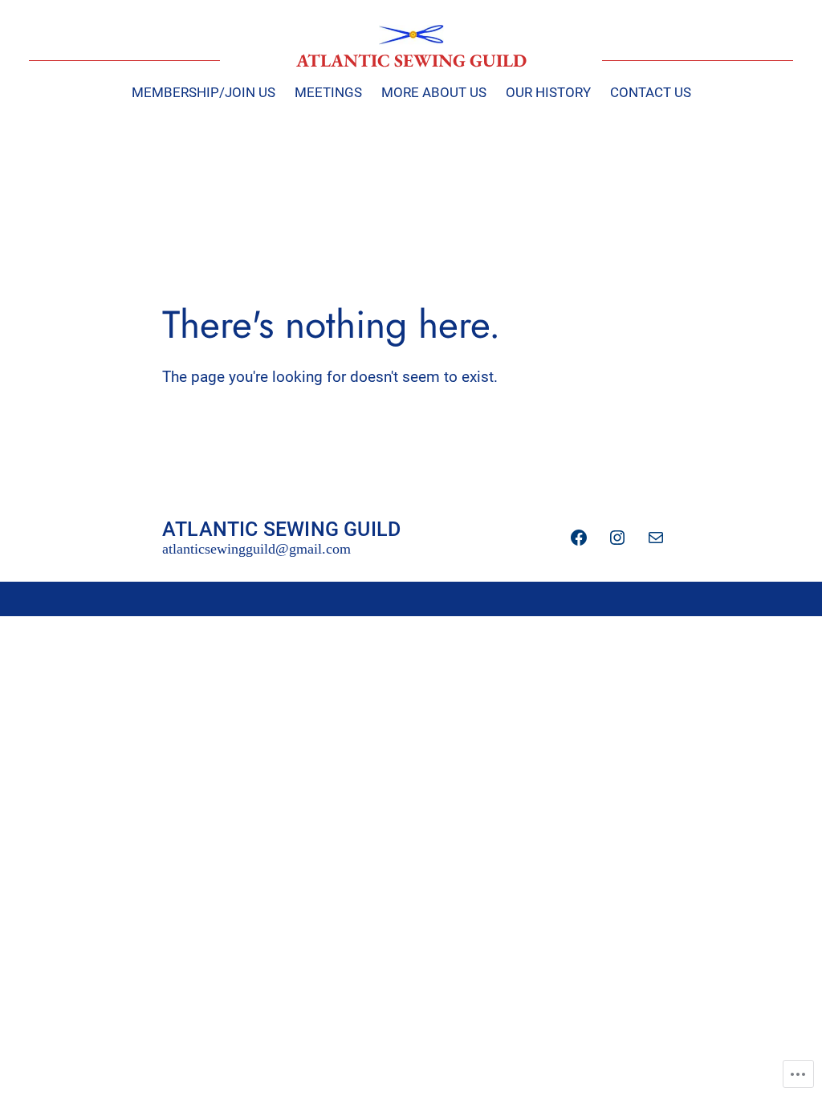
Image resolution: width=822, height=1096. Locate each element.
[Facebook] (578, 537)
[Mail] (655, 537)
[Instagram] (617, 537)
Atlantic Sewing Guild (411, 60)
